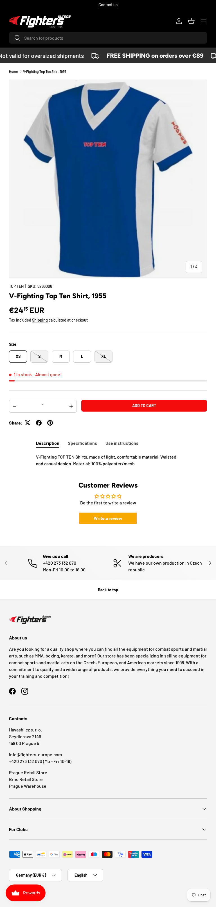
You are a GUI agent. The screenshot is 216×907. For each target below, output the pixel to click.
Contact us (108, 4)
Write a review (108, 518)
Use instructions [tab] (121, 443)
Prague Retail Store (28, 772)
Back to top (108, 589)
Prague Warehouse (27, 786)
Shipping (40, 320)
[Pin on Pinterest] (50, 422)
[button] (191, 21)
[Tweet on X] (27, 422)
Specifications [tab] (82, 443)
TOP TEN (16, 286)
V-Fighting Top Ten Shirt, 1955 (44, 71)
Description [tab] (47, 443)
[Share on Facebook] (38, 422)
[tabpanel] (108, 460)
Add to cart (144, 405)
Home (13, 71)
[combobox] (108, 38)
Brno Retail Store (26, 779)
